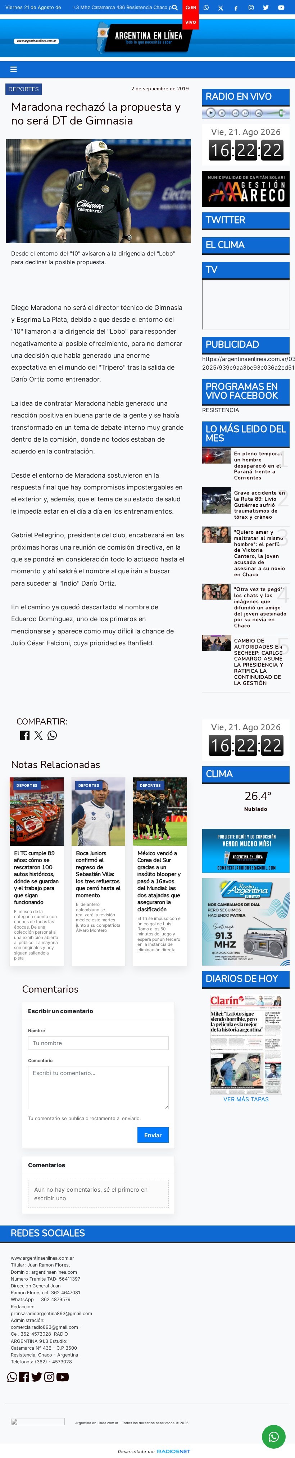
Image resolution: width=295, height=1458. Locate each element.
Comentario (40, 1060)
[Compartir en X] (38, 736)
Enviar (153, 1135)
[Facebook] (236, 7)
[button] (174, 7)
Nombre (36, 1030)
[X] (220, 7)
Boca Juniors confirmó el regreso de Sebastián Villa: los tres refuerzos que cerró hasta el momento (98, 874)
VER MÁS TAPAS (245, 1099)
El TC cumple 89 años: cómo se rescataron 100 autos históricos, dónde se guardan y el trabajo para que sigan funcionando (36, 878)
